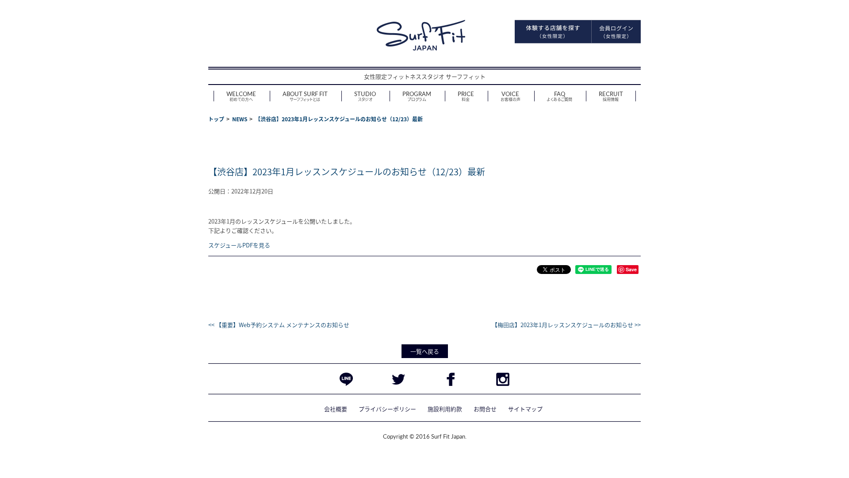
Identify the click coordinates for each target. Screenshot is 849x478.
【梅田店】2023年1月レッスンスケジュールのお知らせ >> (566, 324)
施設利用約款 (445, 409)
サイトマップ (525, 409)
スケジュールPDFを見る (239, 245)
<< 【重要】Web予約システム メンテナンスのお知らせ (278, 324)
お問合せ (485, 409)
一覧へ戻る (424, 351)
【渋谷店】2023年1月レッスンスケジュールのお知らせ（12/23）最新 (346, 171)
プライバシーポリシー (387, 409)
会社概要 (335, 409)
